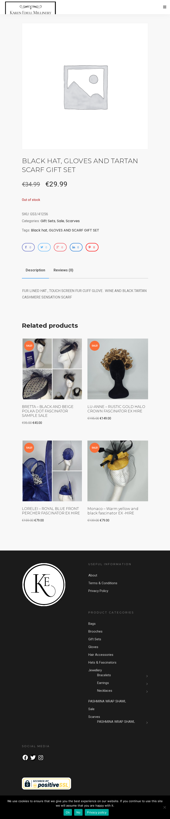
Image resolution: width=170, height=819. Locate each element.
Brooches (95, 631)
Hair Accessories (100, 655)
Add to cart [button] (66, 345)
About (92, 575)
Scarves (73, 220)
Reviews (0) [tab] (63, 270)
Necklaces (104, 691)
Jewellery (95, 670)
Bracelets (104, 675)
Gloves (93, 647)
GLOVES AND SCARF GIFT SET (74, 230)
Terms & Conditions (102, 583)
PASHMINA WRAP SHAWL (107, 701)
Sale (60, 220)
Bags (92, 624)
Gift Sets (48, 220)
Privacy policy (96, 812)
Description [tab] (35, 270)
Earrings (103, 683)
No (78, 812)
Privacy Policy (98, 591)
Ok (68, 812)
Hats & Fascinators (102, 662)
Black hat (39, 230)
